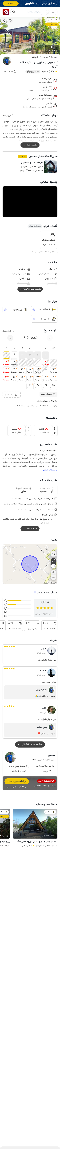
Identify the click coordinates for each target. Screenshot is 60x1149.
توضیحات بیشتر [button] (50, 470)
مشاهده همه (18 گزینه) (32, 289)
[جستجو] (13, 11)
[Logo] (6, 12)
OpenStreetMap (49, 583)
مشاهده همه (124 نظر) (32, 744)
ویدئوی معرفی (51, 50)
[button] (45, 355)
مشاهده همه (32, 145)
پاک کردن (9, 395)
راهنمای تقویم (46, 394)
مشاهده (10, 3)
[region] (30, 564)
